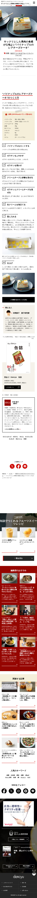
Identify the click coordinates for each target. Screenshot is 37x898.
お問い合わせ (25, 890)
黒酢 (22, 775)
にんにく (23, 777)
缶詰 (25, 438)
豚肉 (17, 775)
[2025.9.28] (9, 687)
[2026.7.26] (27, 743)
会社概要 (5, 890)
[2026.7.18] (27, 715)
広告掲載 (24, 886)
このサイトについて (8, 882)
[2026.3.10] (9, 715)
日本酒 (13, 775)
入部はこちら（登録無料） (18, 839)
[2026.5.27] (27, 687)
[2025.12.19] (9, 743)
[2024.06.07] (27, 532)
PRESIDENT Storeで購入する (10, 866)
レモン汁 (11, 438)
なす (28, 777)
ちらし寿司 (8, 777)
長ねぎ (27, 775)
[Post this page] (12, 466)
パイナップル (29, 436)
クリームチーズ (7, 436)
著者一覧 (24, 882)
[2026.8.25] (9, 578)
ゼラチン (15, 436)
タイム (22, 436)
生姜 (14, 777)
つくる (10, 473)
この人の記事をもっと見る (12, 429)
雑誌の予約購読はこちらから (26, 866)
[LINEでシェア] (25, 466)
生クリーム (19, 438)
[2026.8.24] (27, 578)
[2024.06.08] (9, 532)
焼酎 (7, 775)
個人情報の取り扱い (8, 886)
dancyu (4, 473)
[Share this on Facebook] (18, 466)
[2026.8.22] (27, 610)
